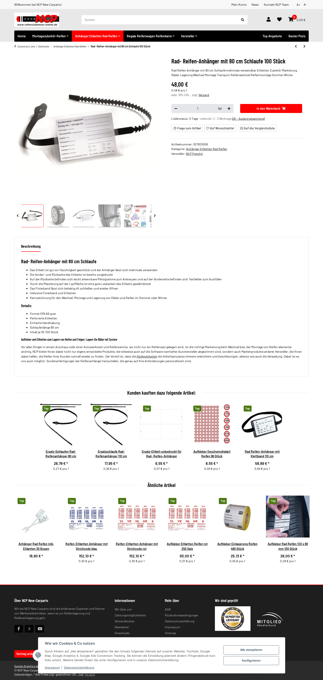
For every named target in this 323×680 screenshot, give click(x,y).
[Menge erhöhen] (229, 108)
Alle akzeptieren (251, 649)
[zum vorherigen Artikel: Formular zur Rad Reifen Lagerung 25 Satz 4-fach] (296, 46)
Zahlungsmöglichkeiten (130, 615)
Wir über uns (123, 609)
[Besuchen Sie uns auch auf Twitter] (29, 628)
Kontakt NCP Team (276, 4)
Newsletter (122, 627)
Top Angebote (272, 36)
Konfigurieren (251, 660)
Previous (17, 215)
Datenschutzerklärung (79, 667)
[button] (268, 19)
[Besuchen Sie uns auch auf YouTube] (39, 628)
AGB (168, 609)
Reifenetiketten (146, 356)
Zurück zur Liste (26, 46)
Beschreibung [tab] (31, 246)
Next (154, 215)
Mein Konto (239, 4)
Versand (203, 95)
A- (305, 4)
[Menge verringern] (175, 108)
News (255, 4)
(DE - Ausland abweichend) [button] (248, 118)
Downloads (122, 633)
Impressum (52, 667)
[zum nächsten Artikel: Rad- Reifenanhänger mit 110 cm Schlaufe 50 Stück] (304, 46)
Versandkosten (125, 621)
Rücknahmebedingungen (181, 615)
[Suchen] (242, 19)
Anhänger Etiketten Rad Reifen (206, 149)
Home (22, 36)
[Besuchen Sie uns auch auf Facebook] (18, 628)
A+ (298, 4)
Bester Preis (297, 36)
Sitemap (170, 633)
